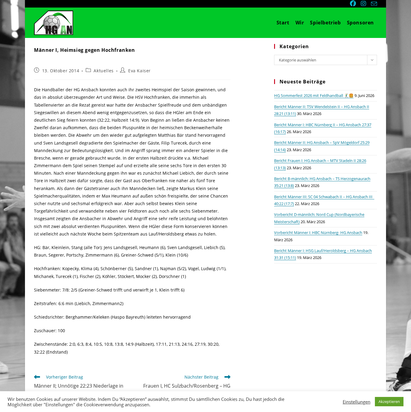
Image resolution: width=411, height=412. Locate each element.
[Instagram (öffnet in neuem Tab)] (364, 4)
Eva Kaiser (139, 70)
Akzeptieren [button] (389, 401)
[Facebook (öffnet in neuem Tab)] (353, 4)
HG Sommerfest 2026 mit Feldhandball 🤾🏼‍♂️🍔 (314, 95)
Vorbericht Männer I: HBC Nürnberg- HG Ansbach (318, 232)
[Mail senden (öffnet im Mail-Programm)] (373, 4)
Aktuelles (103, 70)
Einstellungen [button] (356, 401)
